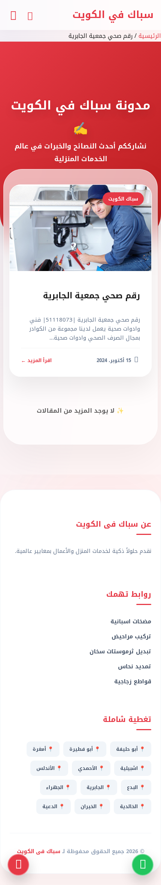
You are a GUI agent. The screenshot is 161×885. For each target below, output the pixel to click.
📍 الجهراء (58, 787)
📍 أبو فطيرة (84, 749)
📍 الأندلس (49, 768)
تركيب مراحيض (131, 636)
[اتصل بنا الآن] (18, 865)
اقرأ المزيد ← (36, 360)
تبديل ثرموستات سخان (120, 651)
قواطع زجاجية (132, 681)
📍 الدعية (53, 806)
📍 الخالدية (132, 806)
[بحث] (30, 15)
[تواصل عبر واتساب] (143, 865)
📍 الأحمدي (91, 768)
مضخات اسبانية (130, 621)
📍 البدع (136, 787)
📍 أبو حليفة (130, 749)
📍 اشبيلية (132, 768)
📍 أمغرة (43, 749)
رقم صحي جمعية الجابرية (91, 296)
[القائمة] (13, 14)
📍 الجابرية (98, 787)
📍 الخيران (92, 806)
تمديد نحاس (134, 666)
